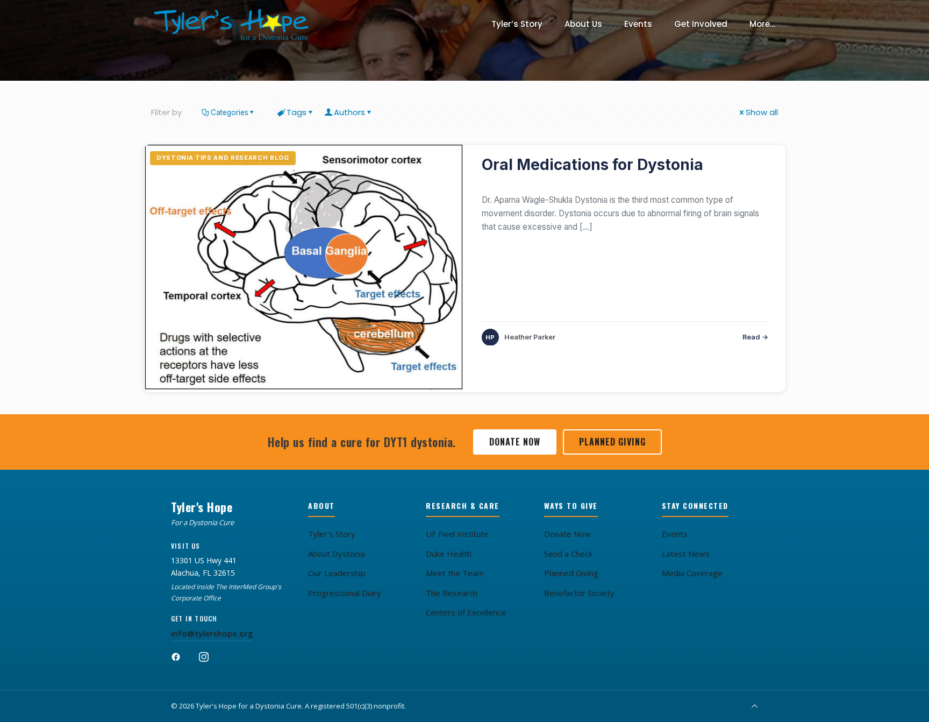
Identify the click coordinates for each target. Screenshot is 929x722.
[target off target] (304, 268)
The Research (451, 592)
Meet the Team (455, 573)
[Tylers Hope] (232, 24)
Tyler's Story (331, 533)
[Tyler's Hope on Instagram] (209, 662)
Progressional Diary (344, 592)
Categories (229, 112)
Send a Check (568, 553)
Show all (762, 112)
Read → (755, 337)
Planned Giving (612, 441)
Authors (349, 112)
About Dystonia (336, 553)
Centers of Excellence (466, 612)
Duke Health (448, 553)
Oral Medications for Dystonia (592, 164)
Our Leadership (337, 573)
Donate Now (514, 441)
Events (675, 533)
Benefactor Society (579, 592)
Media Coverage (692, 573)
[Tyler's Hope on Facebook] (181, 662)
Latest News (686, 553)
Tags (296, 112)
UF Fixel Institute (457, 533)
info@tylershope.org (212, 633)
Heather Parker (529, 337)
